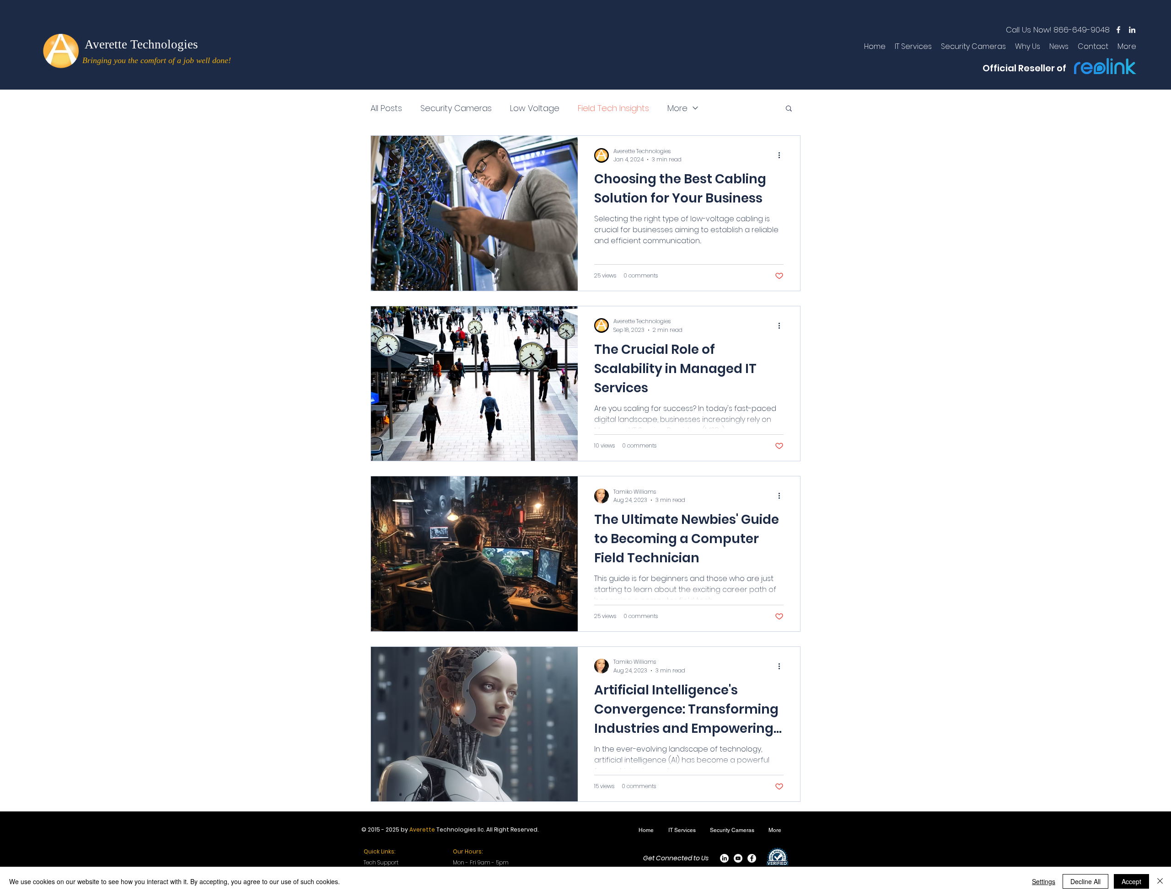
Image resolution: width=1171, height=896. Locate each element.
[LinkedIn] (724, 858)
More (677, 108)
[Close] (1160, 881)
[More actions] (782, 155)
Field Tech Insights (613, 108)
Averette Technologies (141, 44)
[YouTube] (738, 858)
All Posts (386, 108)
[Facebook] (751, 858)
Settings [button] (1043, 881)
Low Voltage (534, 108)
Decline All (1085, 881)
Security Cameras (456, 108)
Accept (1131, 881)
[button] (788, 109)
